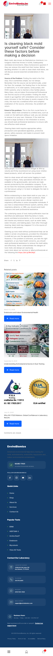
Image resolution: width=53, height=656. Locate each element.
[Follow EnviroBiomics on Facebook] (10, 477)
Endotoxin (13, 541)
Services (13, 507)
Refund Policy (41, 638)
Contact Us (13, 512)
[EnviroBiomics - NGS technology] (24, 4)
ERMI (11, 527)
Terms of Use (22, 638)
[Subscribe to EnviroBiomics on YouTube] (23, 477)
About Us (13, 502)
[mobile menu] (50, 4)
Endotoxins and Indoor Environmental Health (21, 312)
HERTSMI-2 (14, 531)
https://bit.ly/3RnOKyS (26, 252)
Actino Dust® (14, 536)
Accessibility (31, 638)
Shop (11, 498)
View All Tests (15, 550)
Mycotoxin (13, 545)
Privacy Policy (12, 638)
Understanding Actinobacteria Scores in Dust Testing (24, 364)
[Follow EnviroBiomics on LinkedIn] (29, 477)
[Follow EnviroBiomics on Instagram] (16, 477)
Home (11, 493)
